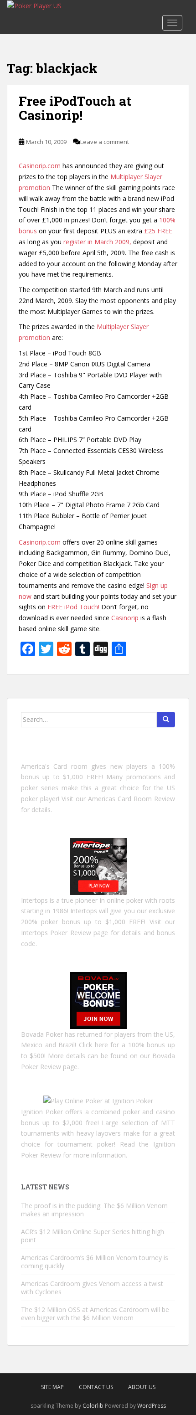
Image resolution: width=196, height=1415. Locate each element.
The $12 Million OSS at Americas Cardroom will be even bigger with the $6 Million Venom (95, 1313)
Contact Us (96, 1387)
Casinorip (125, 617)
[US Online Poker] (98, 865)
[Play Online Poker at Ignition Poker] (98, 1100)
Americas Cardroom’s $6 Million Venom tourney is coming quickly (94, 1261)
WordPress (151, 1406)
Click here (93, 1044)
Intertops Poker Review (56, 932)
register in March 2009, (97, 241)
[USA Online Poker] (98, 999)
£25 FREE (158, 230)
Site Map (52, 1387)
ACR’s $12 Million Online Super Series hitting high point (92, 1235)
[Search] (166, 719)
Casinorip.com (40, 165)
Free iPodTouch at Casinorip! (75, 108)
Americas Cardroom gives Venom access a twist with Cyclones (92, 1287)
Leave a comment (104, 142)
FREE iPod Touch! (73, 606)
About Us (141, 1387)
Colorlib (93, 1406)
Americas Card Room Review (131, 798)
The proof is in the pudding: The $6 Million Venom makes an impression (94, 1209)
